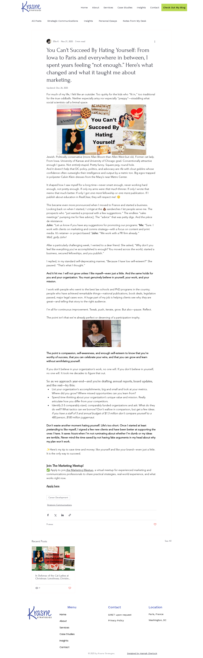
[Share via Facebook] (48, 515)
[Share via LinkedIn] (62, 515)
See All (168, 541)
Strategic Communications (62, 20)
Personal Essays (108, 20)
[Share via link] (69, 515)
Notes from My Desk (134, 20)
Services (64, 627)
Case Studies (67, 634)
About (63, 621)
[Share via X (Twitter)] (55, 515)
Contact (114, 607)
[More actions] (154, 41)
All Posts (36, 20)
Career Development (58, 497)
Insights (88, 20)
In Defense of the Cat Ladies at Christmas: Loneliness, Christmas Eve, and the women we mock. (53, 577)
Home (63, 614)
